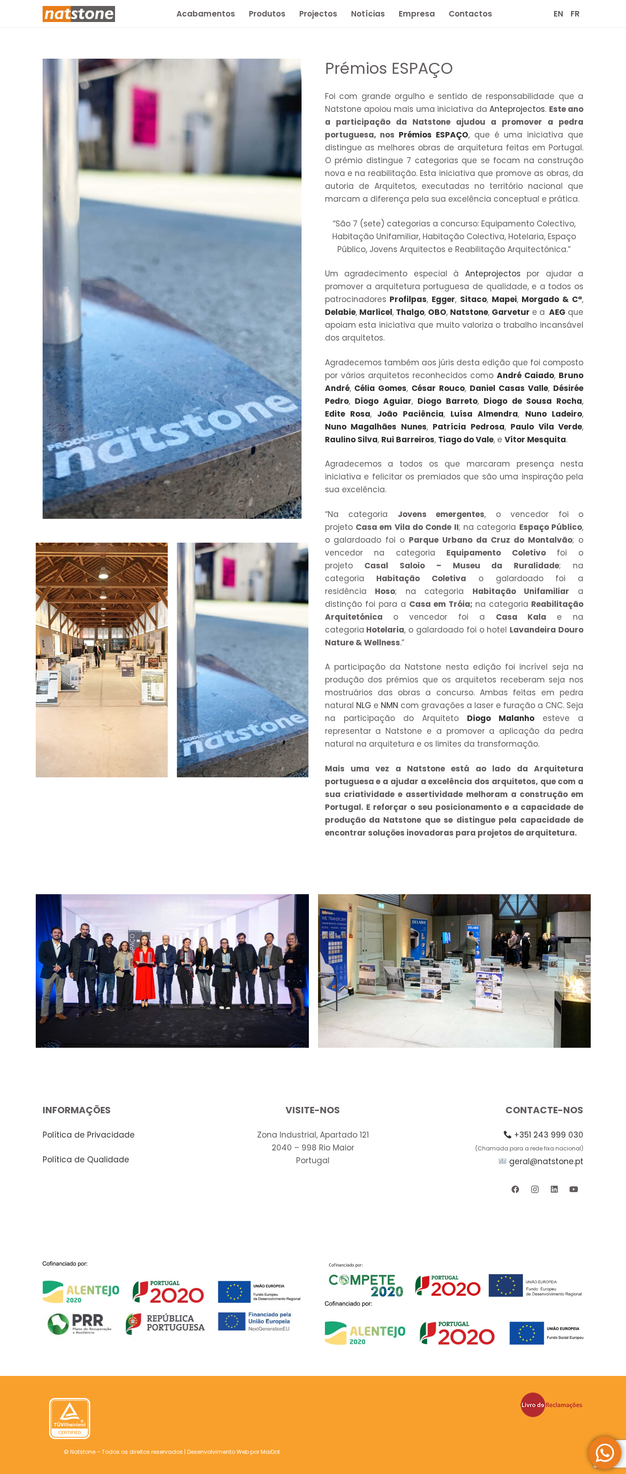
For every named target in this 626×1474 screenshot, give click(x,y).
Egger (443, 299)
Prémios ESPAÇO (433, 134)
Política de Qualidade (86, 1159)
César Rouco (438, 388)
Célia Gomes (380, 388)
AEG (556, 312)
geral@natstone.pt (546, 1161)
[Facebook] (515, 1189)
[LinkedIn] (554, 1189)
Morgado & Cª (552, 299)
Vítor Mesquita (535, 439)
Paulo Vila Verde (546, 426)
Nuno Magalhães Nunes (376, 426)
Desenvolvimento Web (218, 1452)
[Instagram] (534, 1189)
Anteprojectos (517, 109)
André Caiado (525, 375)
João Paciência (410, 413)
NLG (363, 705)
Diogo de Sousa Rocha (532, 401)
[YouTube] (573, 1189)
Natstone (469, 312)
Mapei (504, 299)
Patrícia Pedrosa (469, 426)
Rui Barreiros (407, 439)
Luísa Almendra (484, 413)
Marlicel (375, 312)
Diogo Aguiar (383, 401)
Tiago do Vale (466, 439)
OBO (437, 312)
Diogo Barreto (447, 401)
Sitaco (473, 299)
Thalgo (410, 312)
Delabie (340, 312)
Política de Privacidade (89, 1134)
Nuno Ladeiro (553, 413)
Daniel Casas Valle (509, 388)
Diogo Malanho (500, 718)
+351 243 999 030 (548, 1134)
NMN (389, 705)
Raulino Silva (351, 439)
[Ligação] (79, 14)
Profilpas (408, 299)
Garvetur (511, 312)
